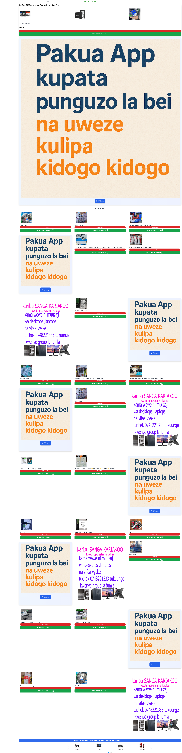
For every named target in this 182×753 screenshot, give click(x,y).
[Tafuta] (134, 1)
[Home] (132, 1)
